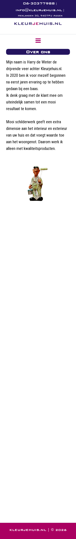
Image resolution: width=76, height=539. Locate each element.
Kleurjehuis (28, 27)
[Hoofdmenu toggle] (38, 40)
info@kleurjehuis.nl (39, 10)
